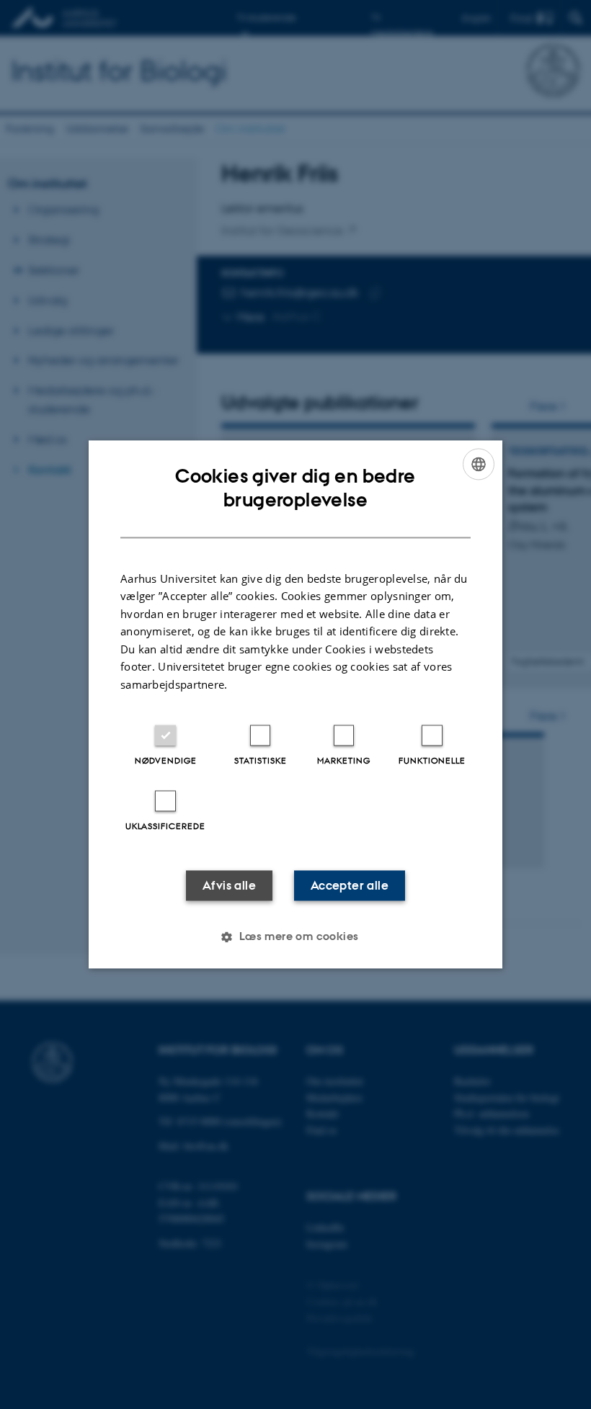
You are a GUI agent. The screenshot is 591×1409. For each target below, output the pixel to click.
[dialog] (295, 704)
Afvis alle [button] (229, 886)
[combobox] (478, 464)
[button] (295, 937)
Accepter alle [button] (349, 886)
